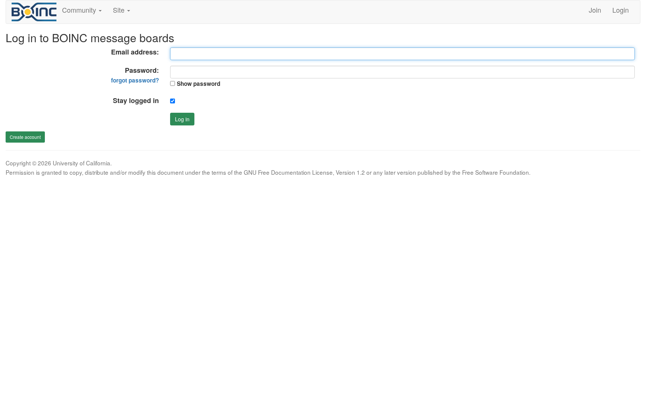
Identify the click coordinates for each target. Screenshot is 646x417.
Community (80, 10)
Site (119, 10)
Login (620, 10)
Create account (25, 137)
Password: (135, 75)
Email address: (135, 52)
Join (595, 10)
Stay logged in (136, 100)
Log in (182, 119)
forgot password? (135, 80)
